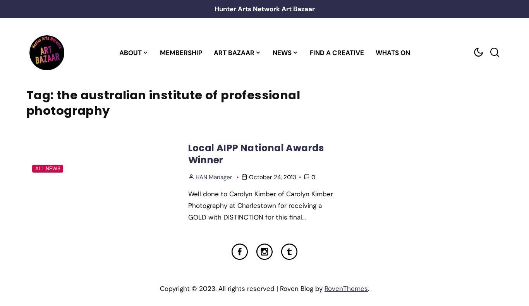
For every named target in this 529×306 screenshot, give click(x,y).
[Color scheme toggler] (478, 52)
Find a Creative (337, 52)
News (282, 52)
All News (47, 168)
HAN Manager (214, 177)
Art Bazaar (234, 52)
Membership (181, 52)
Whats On (393, 52)
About (130, 52)
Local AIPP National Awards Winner (256, 154)
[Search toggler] (494, 52)
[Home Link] (46, 52)
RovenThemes (346, 288)
